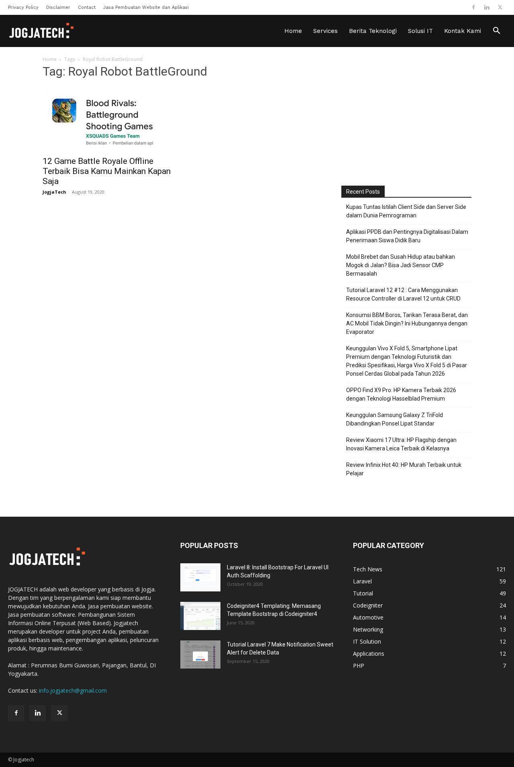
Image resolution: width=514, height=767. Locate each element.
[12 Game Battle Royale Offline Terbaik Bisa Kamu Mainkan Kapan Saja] (108, 119)
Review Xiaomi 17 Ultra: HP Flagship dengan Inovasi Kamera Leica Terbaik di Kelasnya (401, 444)
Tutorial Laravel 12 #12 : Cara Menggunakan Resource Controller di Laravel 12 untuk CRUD (403, 294)
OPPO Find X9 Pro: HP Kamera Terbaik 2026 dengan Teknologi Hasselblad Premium (401, 394)
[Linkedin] (487, 7)
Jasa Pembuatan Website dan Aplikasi (146, 7)
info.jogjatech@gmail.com (73, 690)
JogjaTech (54, 192)
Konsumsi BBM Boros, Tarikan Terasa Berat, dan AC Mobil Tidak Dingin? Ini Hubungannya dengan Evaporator (407, 323)
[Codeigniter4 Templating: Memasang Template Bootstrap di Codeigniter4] (200, 616)
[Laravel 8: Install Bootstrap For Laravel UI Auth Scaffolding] (200, 577)
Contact (87, 7)
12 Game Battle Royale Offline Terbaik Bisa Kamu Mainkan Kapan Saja (107, 171)
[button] (496, 31)
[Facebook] (473, 7)
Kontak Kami (462, 31)
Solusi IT (420, 31)
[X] (500, 7)
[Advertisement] (406, 117)
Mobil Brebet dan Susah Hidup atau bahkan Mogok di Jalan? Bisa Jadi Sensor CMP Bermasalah (400, 265)
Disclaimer (58, 7)
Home (293, 31)
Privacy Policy (23, 7)
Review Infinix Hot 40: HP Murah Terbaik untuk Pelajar (403, 469)
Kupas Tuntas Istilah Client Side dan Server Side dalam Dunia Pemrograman (406, 211)
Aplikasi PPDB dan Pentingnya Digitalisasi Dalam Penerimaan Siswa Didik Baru (407, 236)
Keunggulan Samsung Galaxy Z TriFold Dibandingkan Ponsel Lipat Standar (394, 419)
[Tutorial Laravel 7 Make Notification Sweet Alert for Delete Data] (200, 654)
